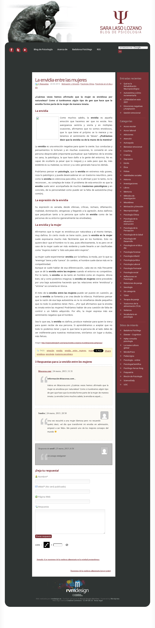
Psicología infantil (131, 256)
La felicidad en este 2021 (132, 100)
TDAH (126, 295)
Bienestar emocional (133, 147)
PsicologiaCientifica (132, 364)
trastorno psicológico (64, 354)
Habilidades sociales (133, 175)
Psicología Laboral (132, 264)
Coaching (128, 151)
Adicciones (128, 134)
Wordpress (115, 598)
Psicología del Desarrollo (130, 240)
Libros (126, 187)
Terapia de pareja (131, 299)
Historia (127, 179)
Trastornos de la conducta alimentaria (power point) (90, 571)
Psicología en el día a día (133, 246)
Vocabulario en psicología (130, 315)
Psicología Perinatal (132, 268)
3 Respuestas (43, 84)
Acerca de (62, 49)
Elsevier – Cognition (132, 334)
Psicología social (131, 272)
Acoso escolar (130, 126)
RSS (99, 49)
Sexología (128, 287)
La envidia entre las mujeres (61, 80)
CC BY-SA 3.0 (88, 600)
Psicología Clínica (131, 214)
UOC (126, 384)
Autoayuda (129, 142)
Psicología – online (132, 360)
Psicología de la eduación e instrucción (130, 221)
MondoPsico (129, 352)
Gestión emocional (132, 113)
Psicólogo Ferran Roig (133, 368)
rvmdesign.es (56, 598)
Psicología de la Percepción (130, 229)
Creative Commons (74, 600)
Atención (128, 138)
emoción (50, 350)
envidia (59, 350)
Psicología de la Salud (133, 234)
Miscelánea (129, 202)
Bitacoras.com (44, 371)
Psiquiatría (128, 372)
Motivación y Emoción (133, 206)
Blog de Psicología (43, 49)
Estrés (126, 163)
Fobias (126, 171)
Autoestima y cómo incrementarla (132, 94)
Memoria (128, 191)
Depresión (128, 159)
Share (108, 350)
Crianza (127, 155)
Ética (126, 167)
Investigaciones (131, 183)
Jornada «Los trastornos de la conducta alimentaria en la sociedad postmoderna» (68, 559)
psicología (50, 354)
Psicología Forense (132, 252)
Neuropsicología (131, 210)
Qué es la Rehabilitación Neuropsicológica (131, 86)
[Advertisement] (61, 64)
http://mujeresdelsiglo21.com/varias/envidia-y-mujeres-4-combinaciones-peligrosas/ (71, 343)
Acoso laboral (130, 130)
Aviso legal (98, 600)
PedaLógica (129, 356)
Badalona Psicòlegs (82, 49)
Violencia (128, 310)
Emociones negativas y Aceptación (133, 107)
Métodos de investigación (129, 197)
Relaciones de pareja (133, 283)
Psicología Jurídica (132, 260)
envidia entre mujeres (75, 350)
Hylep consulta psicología (130, 339)
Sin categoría (129, 291)
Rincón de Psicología (133, 376)
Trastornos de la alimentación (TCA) (132, 304)
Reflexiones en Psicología (130, 277)
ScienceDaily (129, 380)
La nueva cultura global (131, 346)
